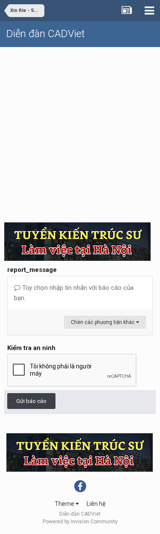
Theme (65, 503)
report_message (32, 270)
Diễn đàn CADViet (45, 34)
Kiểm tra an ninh (31, 348)
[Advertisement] (80, 132)
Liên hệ (96, 503)
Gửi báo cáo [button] (31, 401)
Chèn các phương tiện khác (103, 322)
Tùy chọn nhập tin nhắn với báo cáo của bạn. (74, 293)
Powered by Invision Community (80, 522)
